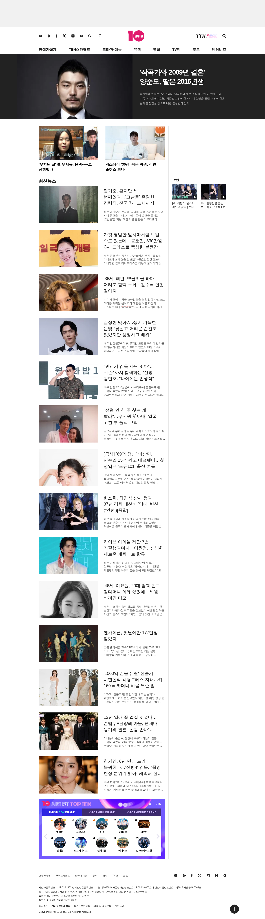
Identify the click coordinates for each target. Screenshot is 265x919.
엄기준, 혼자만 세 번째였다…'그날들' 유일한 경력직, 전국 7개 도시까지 (129, 196)
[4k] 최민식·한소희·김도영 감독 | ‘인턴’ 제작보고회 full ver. (183, 207)
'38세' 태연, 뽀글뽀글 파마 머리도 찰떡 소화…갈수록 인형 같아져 (134, 284)
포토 (196, 49)
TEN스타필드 (79, 49)
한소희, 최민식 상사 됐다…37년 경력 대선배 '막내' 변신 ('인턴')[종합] (131, 504)
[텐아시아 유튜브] (40, 35)
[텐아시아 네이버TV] (49, 35)
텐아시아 (57, 912)
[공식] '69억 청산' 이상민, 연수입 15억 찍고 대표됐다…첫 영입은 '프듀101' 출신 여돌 (134, 460)
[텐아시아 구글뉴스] (89, 35)
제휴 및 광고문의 (102, 906)
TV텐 (176, 49)
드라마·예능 (112, 49)
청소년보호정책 (82, 906)
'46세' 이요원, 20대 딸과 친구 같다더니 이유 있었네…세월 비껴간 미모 (132, 591)
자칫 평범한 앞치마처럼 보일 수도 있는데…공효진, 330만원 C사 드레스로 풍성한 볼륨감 (133, 240)
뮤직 (137, 49)
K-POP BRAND (62, 812)
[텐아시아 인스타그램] (73, 35)
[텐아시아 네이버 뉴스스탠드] (81, 35)
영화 (156, 49)
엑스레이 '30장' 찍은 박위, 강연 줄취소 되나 (130, 166)
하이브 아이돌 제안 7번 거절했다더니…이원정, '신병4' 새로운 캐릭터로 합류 (133, 547)
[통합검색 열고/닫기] (224, 36)
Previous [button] (46, 836)
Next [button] (157, 836)
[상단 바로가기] (234, 909)
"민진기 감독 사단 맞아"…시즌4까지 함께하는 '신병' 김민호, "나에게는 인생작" (129, 372)
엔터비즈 (219, 49)
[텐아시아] (136, 36)
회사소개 (43, 906)
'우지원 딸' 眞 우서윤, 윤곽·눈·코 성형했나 (65, 166)
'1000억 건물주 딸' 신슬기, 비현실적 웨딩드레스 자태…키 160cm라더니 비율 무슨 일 (133, 679)
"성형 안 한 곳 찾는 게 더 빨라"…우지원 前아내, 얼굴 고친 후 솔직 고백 (130, 416)
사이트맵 (119, 906)
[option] (101, 836)
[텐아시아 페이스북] (56, 35)
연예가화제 (48, 49)
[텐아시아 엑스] (64, 35)
